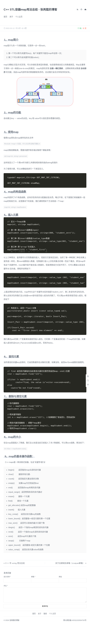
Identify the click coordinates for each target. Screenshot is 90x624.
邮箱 (33, 577)
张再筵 (11, 620)
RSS (78, 9)
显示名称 (7, 577)
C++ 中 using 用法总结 (15, 563)
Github (81, 9)
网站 (60, 577)
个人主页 (18, 17)
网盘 (85, 9)
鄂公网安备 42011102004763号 (74, 620)
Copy (83, 175)
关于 (11, 17)
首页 (5, 17)
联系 (45, 614)
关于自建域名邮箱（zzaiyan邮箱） (69, 563)
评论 (6, 586)
